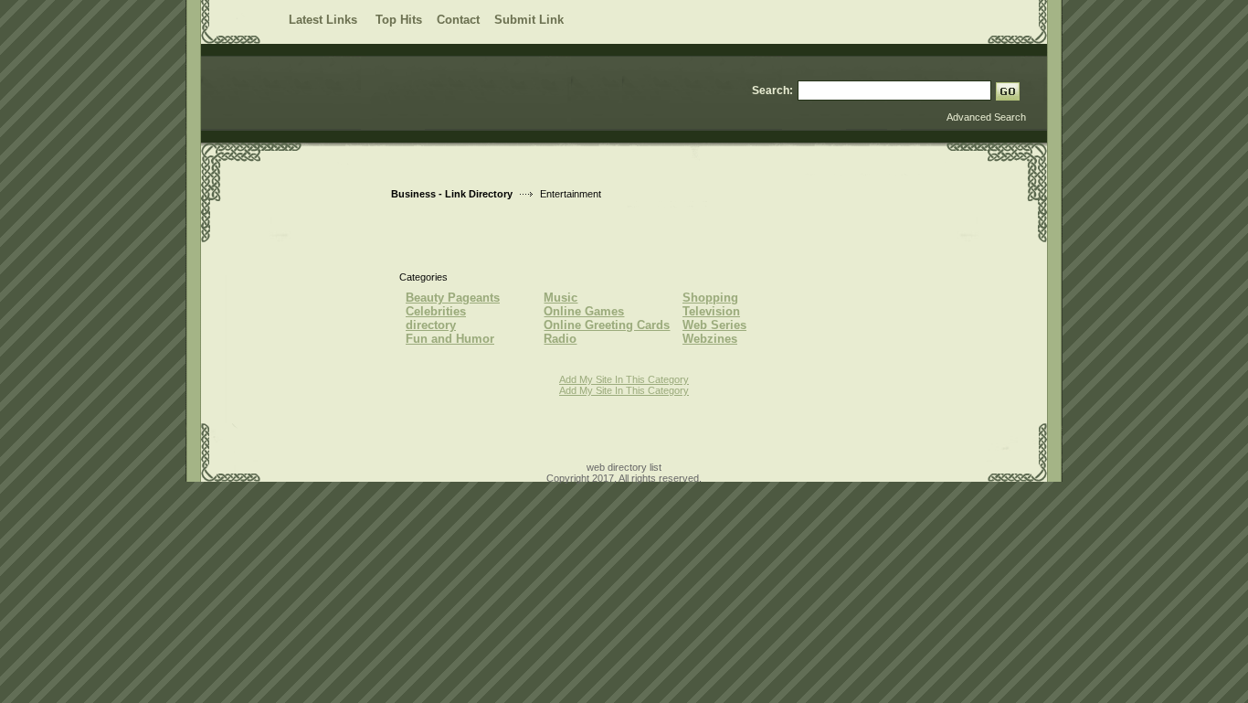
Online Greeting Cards (607, 325)
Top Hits (398, 20)
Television (711, 311)
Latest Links (325, 20)
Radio (560, 339)
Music (560, 297)
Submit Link (529, 20)
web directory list (624, 467)
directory (431, 325)
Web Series (714, 325)
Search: (772, 90)
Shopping (710, 297)
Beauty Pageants (453, 297)
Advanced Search (986, 117)
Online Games (584, 311)
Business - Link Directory (452, 193)
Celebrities (436, 311)
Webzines (709, 339)
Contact (458, 20)
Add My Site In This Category (624, 379)
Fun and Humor (450, 339)
